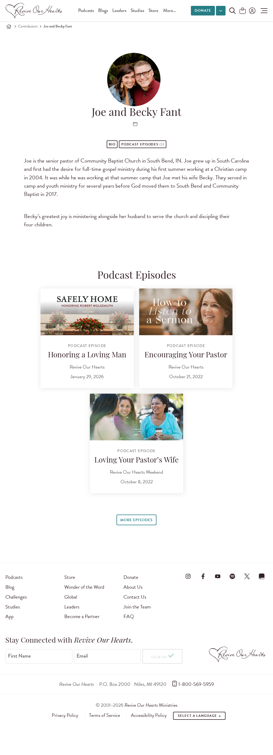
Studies (137, 10)
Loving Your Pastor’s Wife (136, 460)
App (9, 616)
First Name (19, 656)
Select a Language (198, 715)
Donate (203, 10)
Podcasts (86, 10)
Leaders (119, 10)
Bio (112, 144)
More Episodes (136, 520)
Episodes (142, 144)
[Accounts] (251, 10)
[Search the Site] (232, 10)
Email (82, 656)
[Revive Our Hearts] (35, 11)
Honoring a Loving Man (87, 355)
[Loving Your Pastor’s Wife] (136, 417)
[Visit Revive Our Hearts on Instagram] (188, 576)
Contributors (28, 26)
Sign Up (159, 657)
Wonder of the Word (84, 587)
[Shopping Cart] (242, 11)
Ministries (151, 705)
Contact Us (134, 597)
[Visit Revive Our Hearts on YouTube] (217, 576)
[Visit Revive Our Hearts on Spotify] (232, 576)
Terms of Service (104, 715)
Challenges (16, 597)
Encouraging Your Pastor (185, 355)
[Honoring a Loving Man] (87, 311)
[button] (262, 10)
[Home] (8, 26)
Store (153, 10)
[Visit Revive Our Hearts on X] (247, 576)
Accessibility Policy (149, 715)
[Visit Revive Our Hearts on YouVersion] (262, 576)
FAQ (128, 616)
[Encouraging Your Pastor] (185, 311)
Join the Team (137, 607)
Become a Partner (81, 616)
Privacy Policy (65, 715)
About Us (133, 587)
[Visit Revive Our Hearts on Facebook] (203, 576)
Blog (9, 587)
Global (70, 597)
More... (169, 10)
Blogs (103, 10)
